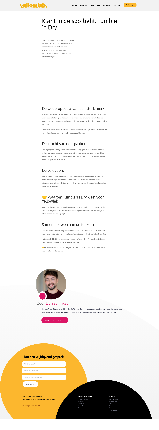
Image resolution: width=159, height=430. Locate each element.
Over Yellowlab (113, 399)
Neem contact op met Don (55, 320)
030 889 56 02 (30, 399)
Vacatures (112, 406)
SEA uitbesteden (83, 406)
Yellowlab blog (113, 401)
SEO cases (81, 401)
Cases (110, 403)
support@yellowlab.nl (47, 399)
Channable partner (84, 408)
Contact (111, 408)
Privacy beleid (113, 410)
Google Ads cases (83, 399)
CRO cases (81, 403)
